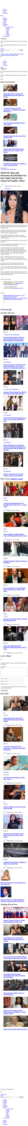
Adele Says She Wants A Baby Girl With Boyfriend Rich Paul (15, 619)
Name (2, 678)
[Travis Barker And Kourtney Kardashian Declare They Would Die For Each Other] (15, 966)
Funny (7, 34)
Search (21, 50)
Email (2, 681)
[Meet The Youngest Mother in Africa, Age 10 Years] (15, 117)
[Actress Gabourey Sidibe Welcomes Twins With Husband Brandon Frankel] (15, 519)
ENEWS (5, 19)
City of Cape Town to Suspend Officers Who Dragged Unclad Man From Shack (15, 957)
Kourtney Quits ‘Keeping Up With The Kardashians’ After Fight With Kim (14, 392)
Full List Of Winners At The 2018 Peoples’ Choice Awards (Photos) (13, 474)
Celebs (5, 21)
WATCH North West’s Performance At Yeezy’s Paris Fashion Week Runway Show (14, 419)
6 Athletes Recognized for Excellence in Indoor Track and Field (14, 164)
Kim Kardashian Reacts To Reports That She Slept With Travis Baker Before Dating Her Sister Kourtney (13, 339)
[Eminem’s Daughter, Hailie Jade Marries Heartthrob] (15, 549)
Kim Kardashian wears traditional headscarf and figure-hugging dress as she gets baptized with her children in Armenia (14, 447)
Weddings (5, 24)
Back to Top (3, 1094)
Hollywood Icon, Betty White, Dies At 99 (15, 1029)
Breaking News (9, 27)
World (7, 28)
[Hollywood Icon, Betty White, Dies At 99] (15, 1021)
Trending (5, 13)
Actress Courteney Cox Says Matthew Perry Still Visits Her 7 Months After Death (14, 589)
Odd (7, 32)
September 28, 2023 (18, 288)
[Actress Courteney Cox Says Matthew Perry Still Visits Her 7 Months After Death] (15, 575)
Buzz (7, 31)
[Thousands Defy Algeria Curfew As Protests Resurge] (15, 985)
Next (6, 168)
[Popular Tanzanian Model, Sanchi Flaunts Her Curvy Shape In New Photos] (15, 143)
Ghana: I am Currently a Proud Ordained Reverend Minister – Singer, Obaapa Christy (14, 1012)
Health (7, 33)
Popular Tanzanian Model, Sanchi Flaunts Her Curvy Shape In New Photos (13, 150)
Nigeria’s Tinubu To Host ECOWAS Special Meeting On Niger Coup (14, 921)
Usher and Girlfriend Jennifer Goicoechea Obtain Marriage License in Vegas (15, 647)
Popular (5, 10)
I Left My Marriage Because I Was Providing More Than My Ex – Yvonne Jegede (15, 504)
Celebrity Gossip (8, 334)
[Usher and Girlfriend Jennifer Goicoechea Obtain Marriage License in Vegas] (15, 633)
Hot (4, 11)
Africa (4, 20)
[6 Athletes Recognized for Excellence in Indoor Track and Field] (15, 158)
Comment (3, 666)
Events (7, 29)
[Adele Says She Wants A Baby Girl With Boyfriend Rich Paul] (15, 604)
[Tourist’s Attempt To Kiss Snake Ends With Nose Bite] (15, 130)
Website (2, 684)
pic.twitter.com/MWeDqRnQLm (10, 284)
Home (4, 18)
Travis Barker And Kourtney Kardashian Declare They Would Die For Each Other (14, 975)
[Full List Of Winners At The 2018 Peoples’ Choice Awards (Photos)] (15, 459)
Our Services (6, 36)
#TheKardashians (19, 283)
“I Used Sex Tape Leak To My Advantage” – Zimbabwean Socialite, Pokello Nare (14, 110)
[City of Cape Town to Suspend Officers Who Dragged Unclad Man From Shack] (15, 949)
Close (2, 1095)
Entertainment (16, 334)
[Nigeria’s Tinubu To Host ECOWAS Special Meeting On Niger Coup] (15, 912)
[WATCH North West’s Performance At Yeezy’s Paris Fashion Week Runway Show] (15, 403)
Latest (4, 9)
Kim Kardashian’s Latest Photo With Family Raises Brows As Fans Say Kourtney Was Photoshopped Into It (14, 366)
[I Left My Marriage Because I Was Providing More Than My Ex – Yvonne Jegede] (15, 488)
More (4, 25)
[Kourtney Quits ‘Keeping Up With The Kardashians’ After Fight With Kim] (15, 377)
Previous (3, 168)
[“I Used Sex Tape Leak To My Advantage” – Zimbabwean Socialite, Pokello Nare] (15, 102)
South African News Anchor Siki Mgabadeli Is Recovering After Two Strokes (13, 95)
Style (4, 23)
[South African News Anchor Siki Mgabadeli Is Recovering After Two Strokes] (15, 88)
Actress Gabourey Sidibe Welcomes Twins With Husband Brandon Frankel (15, 535)
